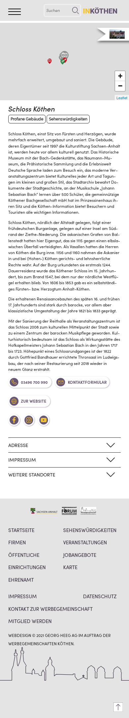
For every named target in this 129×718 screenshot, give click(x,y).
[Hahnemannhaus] (49, 61)
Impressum (22, 596)
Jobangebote (79, 554)
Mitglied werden (30, 620)
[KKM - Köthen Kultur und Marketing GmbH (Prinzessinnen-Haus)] (62, 62)
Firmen (17, 542)
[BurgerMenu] (14, 12)
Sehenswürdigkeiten (89, 529)
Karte (70, 566)
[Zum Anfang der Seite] (118, 707)
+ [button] (120, 76)
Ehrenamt (21, 579)
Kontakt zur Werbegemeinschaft (50, 608)
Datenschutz (99, 596)
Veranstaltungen (85, 542)
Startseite (21, 529)
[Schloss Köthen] (64, 56)
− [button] (120, 86)
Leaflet (121, 97)
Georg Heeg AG (61, 635)
